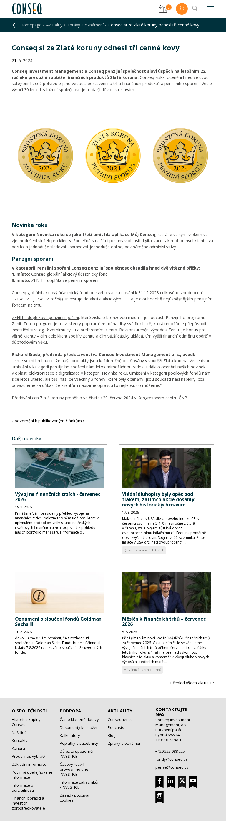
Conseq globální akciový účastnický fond (50, 292)
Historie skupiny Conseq (26, 722)
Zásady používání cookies (76, 797)
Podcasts (116, 727)
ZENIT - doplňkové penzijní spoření (45, 317)
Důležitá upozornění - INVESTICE (79, 754)
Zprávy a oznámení (85, 25)
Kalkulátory (70, 735)
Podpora (70, 711)
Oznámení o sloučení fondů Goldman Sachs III (58, 621)
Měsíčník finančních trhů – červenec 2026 (164, 621)
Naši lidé (19, 732)
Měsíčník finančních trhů (142, 669)
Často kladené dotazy (79, 719)
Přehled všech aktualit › (192, 683)
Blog (111, 735)
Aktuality (54, 25)
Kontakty (20, 740)
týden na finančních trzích (144, 550)
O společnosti (29, 711)
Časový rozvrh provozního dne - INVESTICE (75, 769)
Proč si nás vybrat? (28, 756)
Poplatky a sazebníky (79, 743)
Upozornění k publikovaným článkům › (48, 420)
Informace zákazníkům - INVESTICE (80, 785)
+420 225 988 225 (170, 751)
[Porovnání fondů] (163, 9)
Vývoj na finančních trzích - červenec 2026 (57, 497)
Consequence (120, 719)
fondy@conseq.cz (171, 759)
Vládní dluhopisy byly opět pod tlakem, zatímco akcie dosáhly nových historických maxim (158, 499)
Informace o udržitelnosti (23, 787)
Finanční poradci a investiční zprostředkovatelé (28, 803)
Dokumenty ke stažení (79, 727)
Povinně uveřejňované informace (32, 775)
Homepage (30, 25)
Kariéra (18, 748)
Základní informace (29, 764)
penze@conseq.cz (171, 767)
